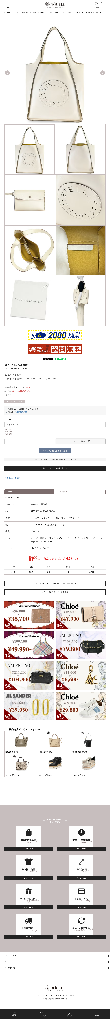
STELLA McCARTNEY (36, 12)
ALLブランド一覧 (18, 12)
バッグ (50, 12)
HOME (7, 12)
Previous (7, 72)
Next (102, 72)
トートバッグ (60, 12)
